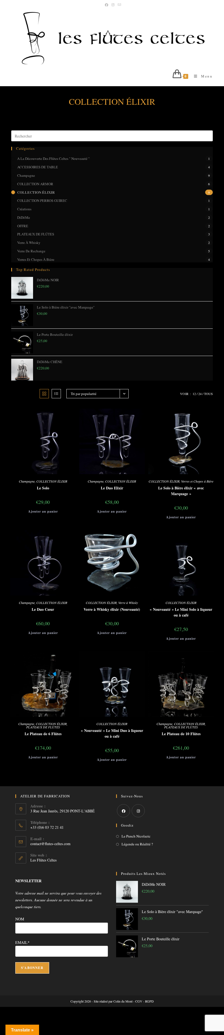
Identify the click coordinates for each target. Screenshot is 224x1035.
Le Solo (43, 488)
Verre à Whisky (28, 242)
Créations (24, 209)
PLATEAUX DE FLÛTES (35, 234)
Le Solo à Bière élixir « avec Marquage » (181, 490)
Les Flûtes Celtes (43, 860)
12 (194, 393)
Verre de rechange (31, 251)
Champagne (26, 175)
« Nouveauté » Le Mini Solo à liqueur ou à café (181, 612)
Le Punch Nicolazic (136, 836)
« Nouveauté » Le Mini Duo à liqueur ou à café (112, 733)
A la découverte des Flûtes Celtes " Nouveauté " (53, 158)
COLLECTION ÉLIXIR (36, 192)
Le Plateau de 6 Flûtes (43, 734)
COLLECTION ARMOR (35, 183)
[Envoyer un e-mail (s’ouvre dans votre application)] (118, 4)
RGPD (149, 1001)
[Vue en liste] (56, 393)
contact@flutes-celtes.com (50, 843)
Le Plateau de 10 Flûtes (181, 734)
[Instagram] (138, 810)
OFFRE (22, 225)
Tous (208, 393)
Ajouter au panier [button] (43, 511)
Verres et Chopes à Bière (35, 259)
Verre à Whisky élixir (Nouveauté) (112, 609)
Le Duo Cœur (43, 609)
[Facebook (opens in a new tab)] (106, 4)
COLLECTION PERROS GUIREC (42, 200)
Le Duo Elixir (112, 488)
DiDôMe (23, 217)
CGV (138, 1001)
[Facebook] (123, 810)
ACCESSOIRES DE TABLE (37, 166)
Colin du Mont (122, 1001)
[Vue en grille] (44, 393)
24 (200, 393)
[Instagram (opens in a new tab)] (113, 4)
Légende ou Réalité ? (137, 844)
